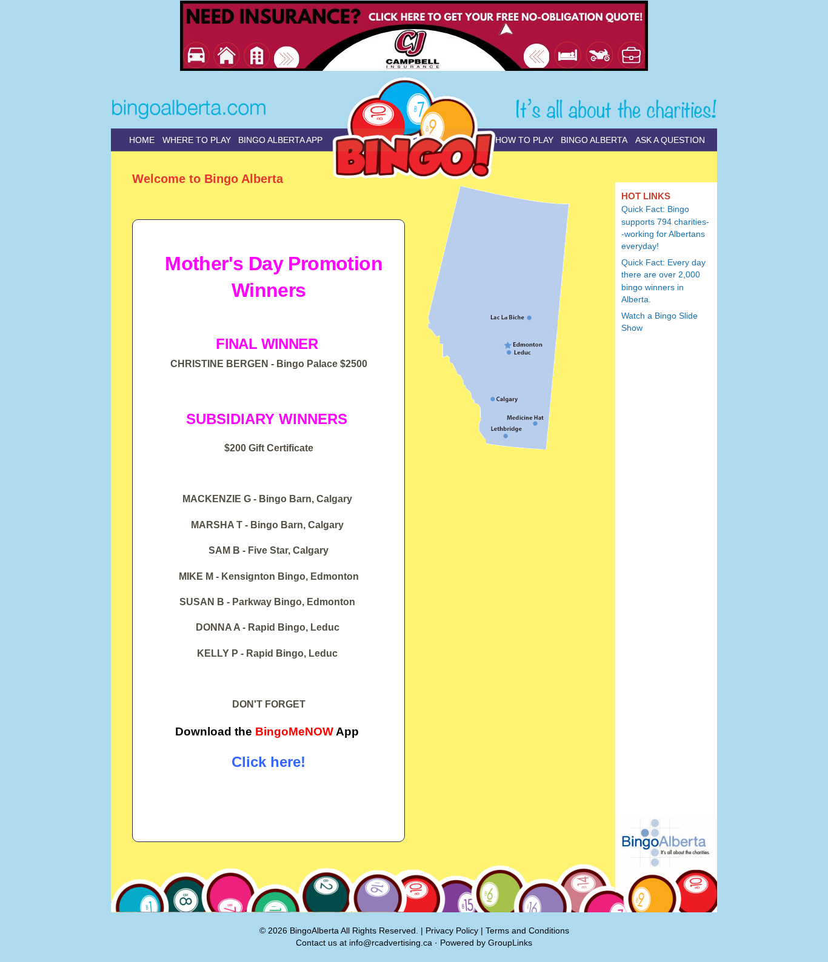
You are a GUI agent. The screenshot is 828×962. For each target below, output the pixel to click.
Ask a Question (670, 140)
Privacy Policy (452, 930)
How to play (524, 140)
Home (142, 140)
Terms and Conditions (527, 930)
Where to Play (196, 140)
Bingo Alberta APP (280, 140)
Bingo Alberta (594, 140)
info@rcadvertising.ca (390, 942)
